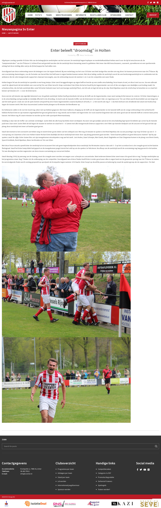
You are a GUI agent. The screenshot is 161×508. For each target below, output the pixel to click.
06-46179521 (25, 471)
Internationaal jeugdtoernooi (68, 485)
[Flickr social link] (157, 2)
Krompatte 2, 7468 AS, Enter (31, 469)
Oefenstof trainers (105, 481)
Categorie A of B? (104, 473)
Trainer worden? (104, 489)
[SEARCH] (156, 446)
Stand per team (63, 477)
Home (4, 33)
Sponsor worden (64, 489)
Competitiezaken (104, 469)
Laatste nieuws (13, 33)
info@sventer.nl (8, 2)
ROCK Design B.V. (10, 497)
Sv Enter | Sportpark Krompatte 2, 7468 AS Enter (80, 2)
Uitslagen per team (65, 473)
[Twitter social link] (151, 2)
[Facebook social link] (148, 2)
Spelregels (102, 485)
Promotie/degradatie (106, 477)
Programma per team (66, 469)
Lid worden (62, 481)
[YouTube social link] (154, 2)
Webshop (153, 15)
